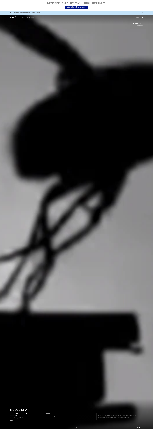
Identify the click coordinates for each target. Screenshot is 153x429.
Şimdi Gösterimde (28, 17)
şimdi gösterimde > (112, 417)
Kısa (24, 418)
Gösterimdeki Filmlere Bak (76, 7)
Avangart (17, 418)
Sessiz (12, 418)
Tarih (21, 418)
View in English (35, 12)
